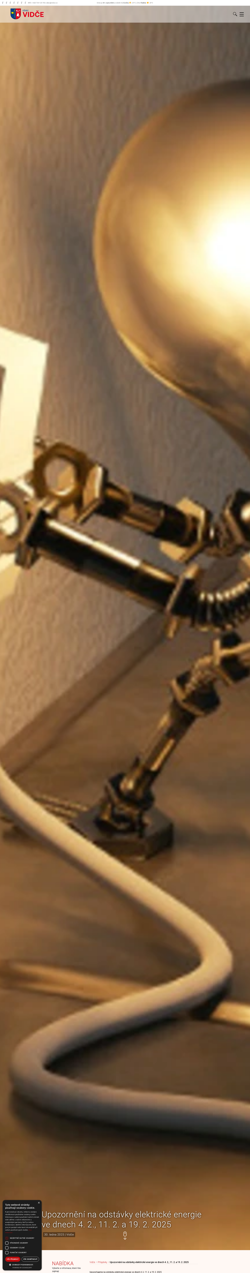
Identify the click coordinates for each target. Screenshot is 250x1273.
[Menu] (242, 14)
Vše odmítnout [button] (30, 1259)
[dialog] (22, 1235)
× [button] (39, 1203)
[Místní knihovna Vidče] (6, 2)
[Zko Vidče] (25, 2)
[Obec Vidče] (2, 2)
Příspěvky (102, 1262)
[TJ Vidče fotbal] (21, 2)
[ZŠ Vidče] (14, 2)
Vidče (92, 1262)
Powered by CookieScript (22, 1268)
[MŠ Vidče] (10, 2)
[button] (125, 1236)
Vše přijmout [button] (13, 1259)
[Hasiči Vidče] (17, 2)
